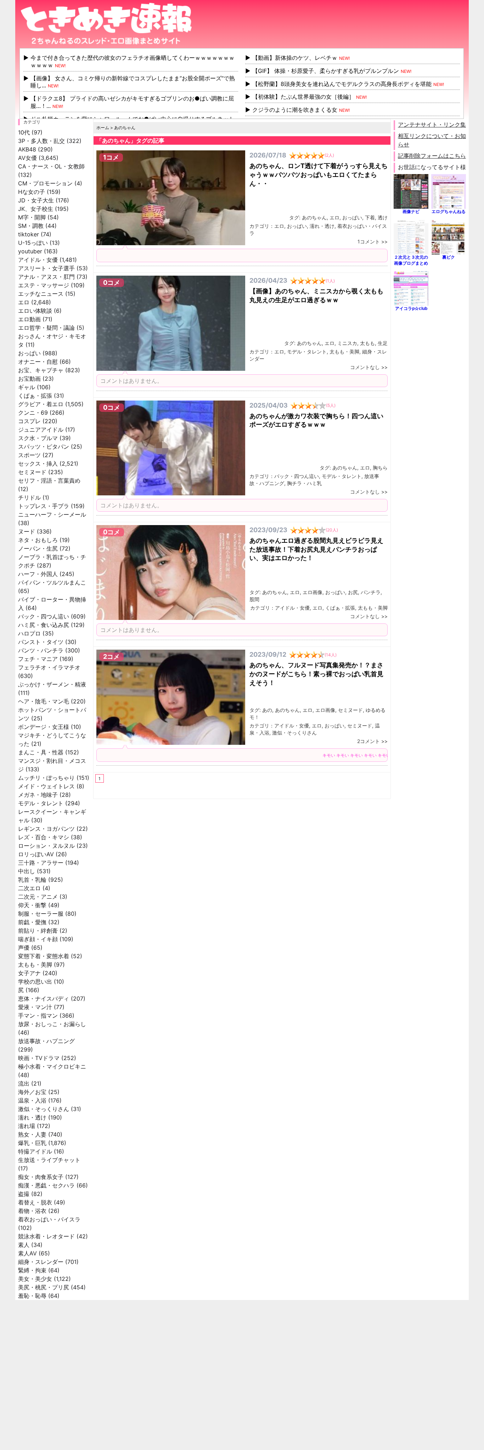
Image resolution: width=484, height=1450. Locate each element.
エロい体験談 (35, 310)
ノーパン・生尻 (38, 548)
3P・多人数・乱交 (41, 140)
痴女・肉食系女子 (40, 1176)
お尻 (353, 592)
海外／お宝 (32, 1091)
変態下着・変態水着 (43, 956)
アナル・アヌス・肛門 (46, 276)
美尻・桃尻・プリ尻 (43, 1287)
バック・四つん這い (43, 616)
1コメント (369, 241)
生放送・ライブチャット (49, 1159)
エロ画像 (312, 592)
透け (383, 217)
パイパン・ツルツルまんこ (52, 582)
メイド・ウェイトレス (46, 786)
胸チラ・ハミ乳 (304, 483)
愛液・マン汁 (35, 1007)
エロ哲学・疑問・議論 (46, 327)
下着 (370, 217)
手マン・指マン (38, 1015)
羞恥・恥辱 (32, 1295)
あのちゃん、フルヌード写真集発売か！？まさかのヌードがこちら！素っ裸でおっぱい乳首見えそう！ (316, 673)
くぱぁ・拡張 (35, 395)
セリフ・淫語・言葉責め (49, 480)
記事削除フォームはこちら (432, 155)
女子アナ (29, 973)
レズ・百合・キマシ (43, 837)
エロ (23, 302)
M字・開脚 (32, 217)
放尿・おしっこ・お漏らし (52, 1024)
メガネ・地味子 (38, 794)
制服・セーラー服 (40, 913)
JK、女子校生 (35, 208)
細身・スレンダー (40, 1261)
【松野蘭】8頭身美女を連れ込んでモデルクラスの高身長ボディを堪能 (342, 83)
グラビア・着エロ (40, 404)
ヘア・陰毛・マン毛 (43, 701)
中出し (26, 871)
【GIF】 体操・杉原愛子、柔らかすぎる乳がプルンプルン (325, 70)
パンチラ (371, 592)
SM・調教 (31, 225)
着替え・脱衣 (35, 1202)
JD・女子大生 (36, 200)
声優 (23, 947)
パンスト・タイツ (40, 641)
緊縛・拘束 (32, 1270)
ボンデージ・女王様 (43, 726)
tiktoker (28, 234)
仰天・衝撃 (32, 905)
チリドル (29, 497)
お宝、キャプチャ (40, 370)
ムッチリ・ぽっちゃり (46, 777)
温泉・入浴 (32, 1100)
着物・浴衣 (32, 1210)
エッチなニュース (40, 293)
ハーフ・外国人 (38, 573)
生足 (383, 343)
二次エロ (29, 888)
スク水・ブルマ (38, 438)
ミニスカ (347, 343)
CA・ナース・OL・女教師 (51, 166)
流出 (23, 1083)
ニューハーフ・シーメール (52, 514)
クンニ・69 (33, 412)
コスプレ (29, 421)
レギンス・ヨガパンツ (46, 828)
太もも (367, 343)
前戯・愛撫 (32, 922)
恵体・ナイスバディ (43, 998)
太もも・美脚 (35, 964)
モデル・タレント (40, 803)
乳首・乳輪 (32, 879)
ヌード (26, 531)
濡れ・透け (32, 1117)
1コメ (111, 157)
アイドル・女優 (38, 259)
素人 (23, 1244)
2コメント (368, 741)
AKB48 (27, 149)
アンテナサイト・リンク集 (432, 124)
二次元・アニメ (38, 896)
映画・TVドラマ (39, 1057)
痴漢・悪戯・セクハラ (46, 1185)
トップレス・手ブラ (43, 506)
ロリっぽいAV (36, 854)
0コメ (111, 282)
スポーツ (29, 455)
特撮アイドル (35, 1151)
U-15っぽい (33, 242)
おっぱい (29, 353)
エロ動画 (29, 319)
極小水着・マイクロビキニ (52, 1066)
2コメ (111, 656)
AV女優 (27, 157)
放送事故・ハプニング (46, 1041)
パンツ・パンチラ (40, 650)
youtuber (30, 251)
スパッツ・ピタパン (43, 446)
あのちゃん (314, 217)
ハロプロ (29, 633)
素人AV (27, 1253)
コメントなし (365, 367)
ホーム (102, 127)
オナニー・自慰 (38, 361)
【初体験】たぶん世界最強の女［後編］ (303, 96)
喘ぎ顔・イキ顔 (38, 939)
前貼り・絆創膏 (38, 930)
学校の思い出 (35, 981)
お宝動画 (29, 378)
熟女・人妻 (32, 1134)
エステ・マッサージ (43, 285)
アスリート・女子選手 (46, 268)
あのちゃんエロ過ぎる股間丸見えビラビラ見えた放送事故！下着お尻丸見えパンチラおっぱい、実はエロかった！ (316, 549)
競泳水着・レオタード (46, 1236)
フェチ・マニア (38, 658)
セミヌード (32, 472)
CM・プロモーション (45, 183)
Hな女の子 (31, 191)
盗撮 (23, 1193)
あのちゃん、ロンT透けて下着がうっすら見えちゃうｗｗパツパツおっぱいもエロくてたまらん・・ (318, 174)
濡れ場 (26, 1125)
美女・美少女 (35, 1278)
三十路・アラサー (40, 862)
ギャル (26, 387)
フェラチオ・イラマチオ (49, 667)
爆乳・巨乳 (32, 1142)
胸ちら (380, 468)
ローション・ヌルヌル (46, 845)
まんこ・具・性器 (40, 752)
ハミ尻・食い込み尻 (43, 624)
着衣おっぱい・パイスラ (49, 1219)
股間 (254, 599)
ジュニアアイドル (40, 429)
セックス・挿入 (38, 463)
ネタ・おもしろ (38, 539)
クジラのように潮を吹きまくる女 (294, 109)
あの (267, 710)
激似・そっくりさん (43, 1108)
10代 (24, 132)
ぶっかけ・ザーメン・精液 (52, 684)
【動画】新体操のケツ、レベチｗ (294, 57)
